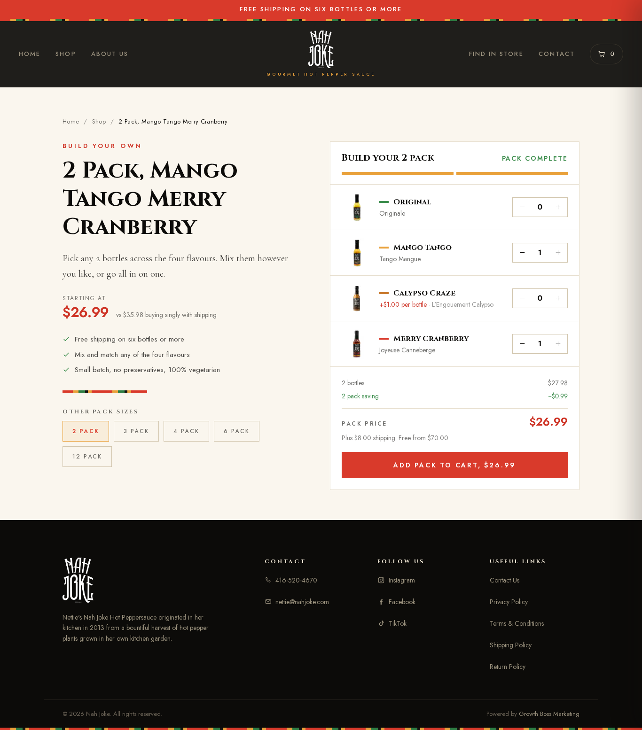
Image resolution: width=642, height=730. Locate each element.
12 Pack (87, 456)
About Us (110, 53)
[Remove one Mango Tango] (522, 252)
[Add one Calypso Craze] (557, 298)
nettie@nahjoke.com (302, 601)
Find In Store (496, 53)
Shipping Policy (511, 645)
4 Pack (186, 431)
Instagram (402, 580)
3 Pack (136, 431)
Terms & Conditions (517, 623)
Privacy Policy (509, 601)
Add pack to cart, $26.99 (454, 465)
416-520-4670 (296, 580)
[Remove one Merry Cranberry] (522, 343)
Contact (557, 53)
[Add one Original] (557, 207)
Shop (65, 53)
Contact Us (504, 580)
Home (29, 53)
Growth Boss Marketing (549, 713)
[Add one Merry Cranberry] (557, 343)
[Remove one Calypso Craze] (522, 298)
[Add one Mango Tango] (557, 252)
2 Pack (85, 431)
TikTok (398, 623)
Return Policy (507, 666)
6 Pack (237, 431)
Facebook (402, 601)
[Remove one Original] (522, 207)
